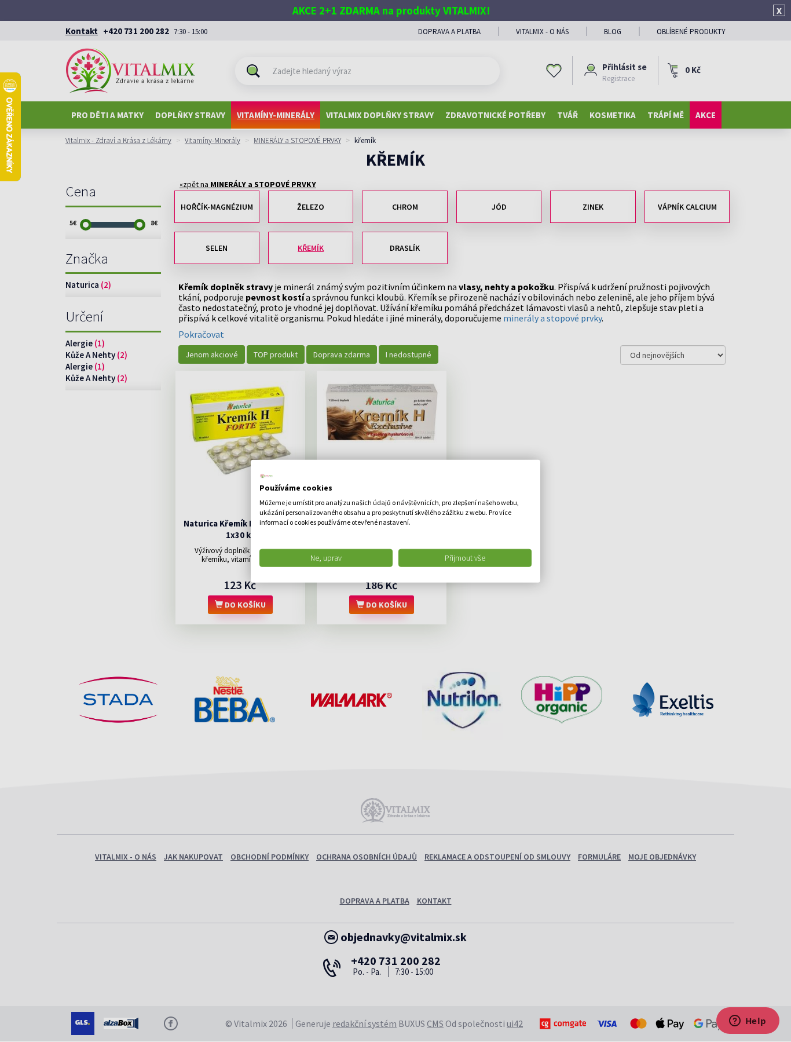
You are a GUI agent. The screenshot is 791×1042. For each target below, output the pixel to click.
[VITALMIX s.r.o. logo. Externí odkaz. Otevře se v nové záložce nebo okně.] (266, 475)
